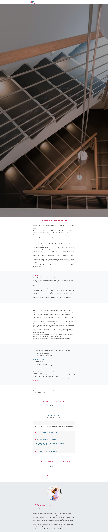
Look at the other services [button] (54, 475)
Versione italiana (80, 2)
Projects (51, 2)
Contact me (54, 405)
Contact (64, 2)
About (60, 2)
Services (56, 2)
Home (46, 2)
